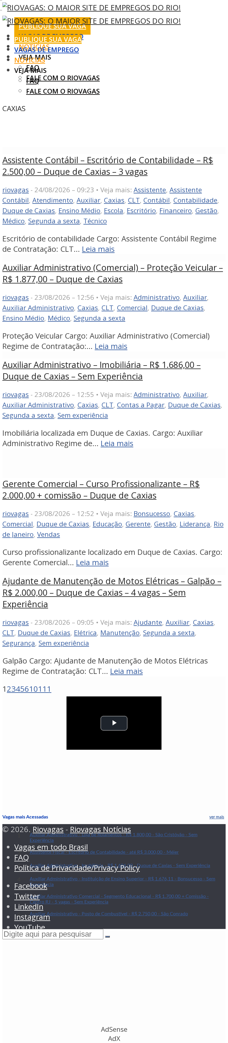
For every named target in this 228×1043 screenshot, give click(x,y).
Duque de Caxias (28, 210)
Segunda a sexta (54, 220)
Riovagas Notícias (100, 829)
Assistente (150, 189)
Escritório (141, 210)
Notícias (29, 60)
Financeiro (175, 210)
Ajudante (148, 622)
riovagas (15, 189)
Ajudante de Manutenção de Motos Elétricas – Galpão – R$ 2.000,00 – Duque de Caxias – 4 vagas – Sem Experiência (111, 592)
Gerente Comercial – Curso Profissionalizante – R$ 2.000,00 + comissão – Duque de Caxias (101, 489)
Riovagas (48, 829)
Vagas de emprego (46, 49)
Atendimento (52, 200)
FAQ (32, 80)
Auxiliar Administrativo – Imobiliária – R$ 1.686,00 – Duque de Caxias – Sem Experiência (101, 370)
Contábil (156, 200)
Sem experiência (83, 415)
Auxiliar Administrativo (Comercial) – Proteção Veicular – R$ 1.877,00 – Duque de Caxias (112, 273)
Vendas (48, 534)
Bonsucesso (152, 513)
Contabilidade (195, 200)
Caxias (114, 200)
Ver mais (216, 817)
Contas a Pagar (140, 404)
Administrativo (157, 297)
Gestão (206, 210)
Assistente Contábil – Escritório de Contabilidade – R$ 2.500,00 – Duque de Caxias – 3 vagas (107, 165)
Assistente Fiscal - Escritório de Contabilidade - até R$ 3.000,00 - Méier (104, 852)
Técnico (95, 220)
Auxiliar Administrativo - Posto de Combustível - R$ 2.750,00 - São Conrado (109, 913)
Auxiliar (88, 200)
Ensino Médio (79, 210)
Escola (113, 210)
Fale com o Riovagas (63, 77)
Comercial (132, 307)
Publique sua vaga (48, 39)
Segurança (18, 643)
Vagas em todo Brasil (51, 847)
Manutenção (120, 632)
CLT (134, 200)
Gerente (138, 523)
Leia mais (98, 249)
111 (44, 689)
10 (33, 689)
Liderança (195, 523)
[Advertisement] (110, 131)
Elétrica (85, 632)
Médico (13, 220)
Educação (107, 523)
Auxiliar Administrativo (38, 307)
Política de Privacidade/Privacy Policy (77, 868)
